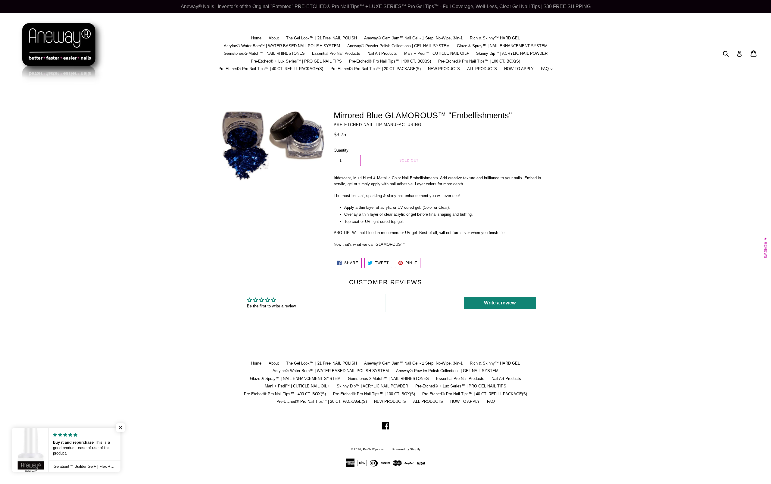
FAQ (548, 68)
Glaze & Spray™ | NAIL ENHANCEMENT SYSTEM (502, 46)
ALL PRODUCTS (482, 68)
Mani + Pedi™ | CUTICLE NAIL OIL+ (436, 53)
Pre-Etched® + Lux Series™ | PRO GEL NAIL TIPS (296, 61)
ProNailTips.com (374, 449)
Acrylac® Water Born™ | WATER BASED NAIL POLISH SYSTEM (282, 46)
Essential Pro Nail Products (336, 53)
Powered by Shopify (406, 449)
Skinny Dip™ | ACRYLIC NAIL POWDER (512, 53)
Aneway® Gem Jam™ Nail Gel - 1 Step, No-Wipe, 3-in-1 (413, 38)
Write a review (500, 302)
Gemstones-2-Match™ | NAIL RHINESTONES (264, 53)
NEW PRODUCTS (444, 68)
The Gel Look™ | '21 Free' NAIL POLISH (321, 38)
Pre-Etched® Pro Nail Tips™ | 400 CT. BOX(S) (390, 61)
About (274, 38)
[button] (120, 427)
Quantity (341, 150)
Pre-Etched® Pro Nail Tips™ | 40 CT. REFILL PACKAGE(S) (270, 68)
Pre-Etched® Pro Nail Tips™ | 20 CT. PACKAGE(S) (375, 68)
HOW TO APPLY (519, 68)
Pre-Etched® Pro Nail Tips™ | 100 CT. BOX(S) (479, 61)
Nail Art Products (382, 53)
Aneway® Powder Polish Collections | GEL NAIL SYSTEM (398, 46)
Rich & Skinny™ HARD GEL (495, 38)
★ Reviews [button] (765, 247)
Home (256, 38)
